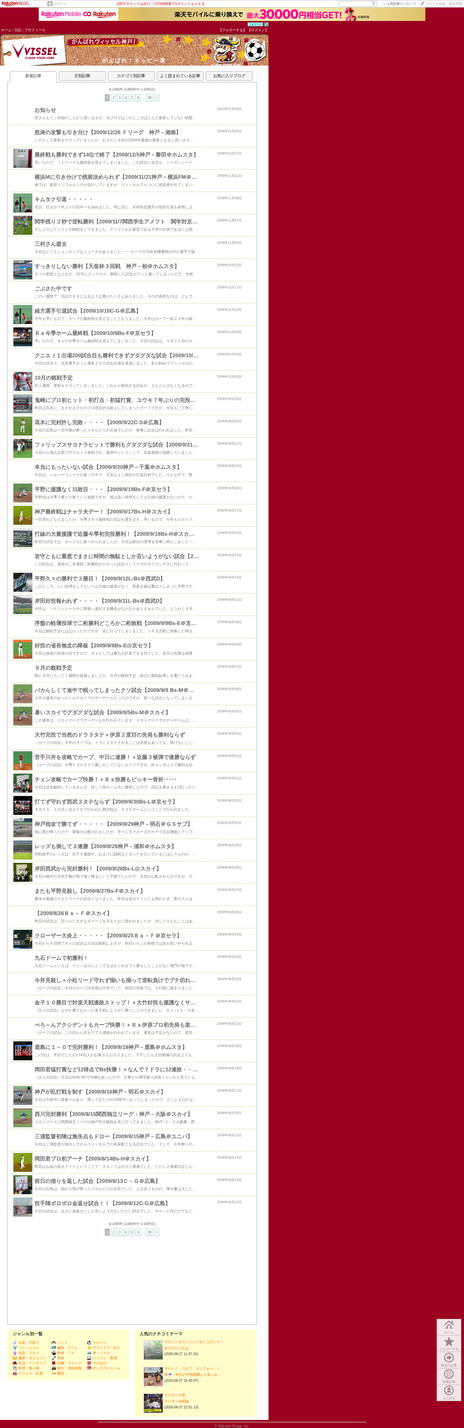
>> (399, 4)
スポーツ (59, 4)
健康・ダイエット (32, 1358)
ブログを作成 (435, 4)
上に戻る (449, 1398)
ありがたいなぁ (176, 1348)
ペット (62, 1343)
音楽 (60, 1358)
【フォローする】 (233, 30)
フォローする (449, 1349)
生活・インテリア (32, 1363)
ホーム (6, 30)
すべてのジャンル (107, 1368)
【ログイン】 (258, 30)
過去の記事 (449, 1365)
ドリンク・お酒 (30, 1373)
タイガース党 (174, 1395)
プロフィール (34, 30)
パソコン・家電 (105, 1358)
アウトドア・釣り (107, 1348)
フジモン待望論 (176, 1401)
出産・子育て (28, 1343)
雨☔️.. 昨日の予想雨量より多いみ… (192, 1375)
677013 (255, 24)
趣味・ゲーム (67, 1348)
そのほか (100, 1363)
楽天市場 (455, 4)
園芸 (60, 1373)
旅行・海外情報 (69, 1368)
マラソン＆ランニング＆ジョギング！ (194, 1342)
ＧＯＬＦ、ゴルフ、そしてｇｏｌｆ (192, 1368)
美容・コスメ (28, 1353)
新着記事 (449, 1382)
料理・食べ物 (28, 1368)
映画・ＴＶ (66, 1353)
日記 (18, 30)
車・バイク (101, 1353)
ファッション (28, 1348)
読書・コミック (69, 1363)
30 (149, 98)
